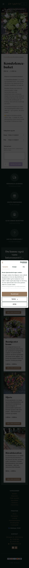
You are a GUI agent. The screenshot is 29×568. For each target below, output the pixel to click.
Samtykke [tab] (5, 267)
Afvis (14, 304)
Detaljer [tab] (14, 267)
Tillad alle (14, 294)
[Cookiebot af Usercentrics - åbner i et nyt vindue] (20, 262)
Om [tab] (24, 267)
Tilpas (14, 299)
